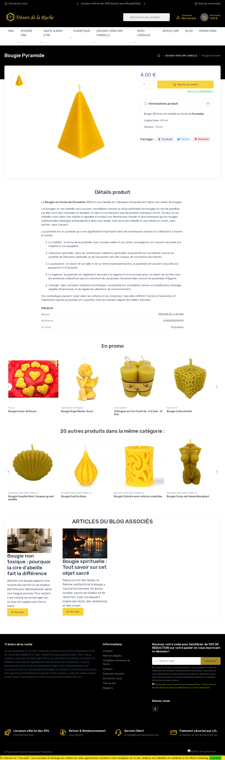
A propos (108, 668)
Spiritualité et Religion (72, 408)
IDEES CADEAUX (143, 33)
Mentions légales (112, 655)
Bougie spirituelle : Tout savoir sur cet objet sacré (85, 567)
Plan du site (109, 683)
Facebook (166, 139)
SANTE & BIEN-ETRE (53, 33)
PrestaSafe (46, 752)
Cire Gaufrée (120, 408)
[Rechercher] (167, 17)
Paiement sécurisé (113, 673)
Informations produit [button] (163, 103)
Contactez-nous (18, 3)
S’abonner (211, 661)
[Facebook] (155, 709)
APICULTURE (170, 31)
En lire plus (17, 612)
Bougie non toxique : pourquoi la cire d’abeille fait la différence (28, 565)
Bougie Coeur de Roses (22, 411)
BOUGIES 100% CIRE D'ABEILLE (110, 33)
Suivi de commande (209, 3)
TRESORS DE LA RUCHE (171, 314)
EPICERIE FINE (26, 33)
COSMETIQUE (81, 31)
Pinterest (203, 139)
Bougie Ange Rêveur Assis (77, 411)
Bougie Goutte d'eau (73, 496)
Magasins (108, 688)
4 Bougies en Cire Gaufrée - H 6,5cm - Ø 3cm (138, 413)
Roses (11, 408)
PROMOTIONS (208, 31)
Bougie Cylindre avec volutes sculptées (138, 496)
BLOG (189, 31)
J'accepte (215, 757)
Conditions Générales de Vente (116, 662)
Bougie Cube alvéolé (179, 411)
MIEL (11, 31)
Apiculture (172, 408)
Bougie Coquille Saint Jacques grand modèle (31, 498)
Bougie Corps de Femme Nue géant (188, 496)
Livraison (108, 651)
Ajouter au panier (187, 84)
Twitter (185, 139)
